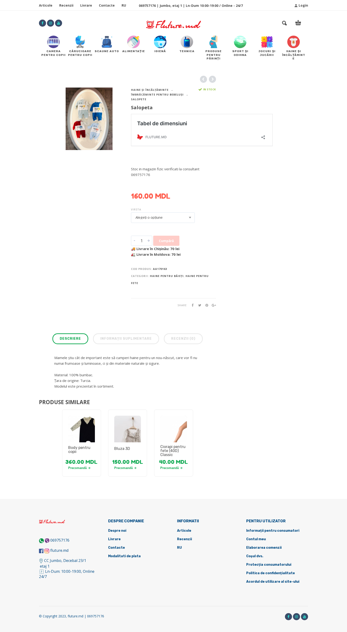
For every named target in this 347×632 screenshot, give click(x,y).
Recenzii (66, 5)
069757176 (59, 540)
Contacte (107, 5)
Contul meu (256, 539)
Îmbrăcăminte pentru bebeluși (157, 94)
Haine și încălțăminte (150, 90)
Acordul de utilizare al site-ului (272, 582)
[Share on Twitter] (198, 305)
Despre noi (117, 531)
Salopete (138, 99)
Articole (45, 5)
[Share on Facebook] (191, 305)
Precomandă (77, 468)
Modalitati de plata (124, 556)
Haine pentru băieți (167, 276)
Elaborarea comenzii (264, 548)
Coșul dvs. (254, 556)
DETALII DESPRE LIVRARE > (154, 183)
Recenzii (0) (183, 339)
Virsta (136, 209)
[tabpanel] (81, 434)
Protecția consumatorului (268, 565)
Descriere (70, 339)
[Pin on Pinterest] (205, 305)
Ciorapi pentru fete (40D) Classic (173, 450)
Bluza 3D (122, 448)
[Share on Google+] (212, 305)
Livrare (86, 5)
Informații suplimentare (126, 339)
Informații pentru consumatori (272, 531)
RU (124, 5)
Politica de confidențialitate (270, 573)
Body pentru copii (79, 449)
